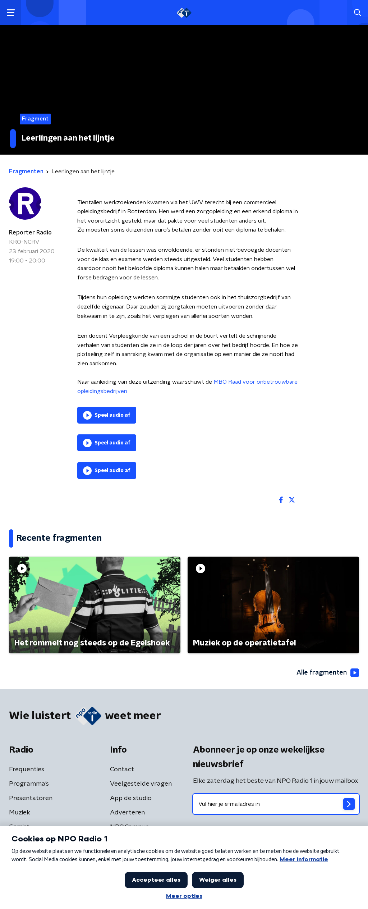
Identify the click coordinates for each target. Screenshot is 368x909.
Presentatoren (30, 798)
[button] (11, 12)
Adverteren (127, 812)
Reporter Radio (30, 233)
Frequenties (26, 769)
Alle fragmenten (321, 673)
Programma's (29, 784)
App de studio (131, 798)
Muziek (19, 812)
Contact (122, 769)
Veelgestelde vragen (141, 784)
